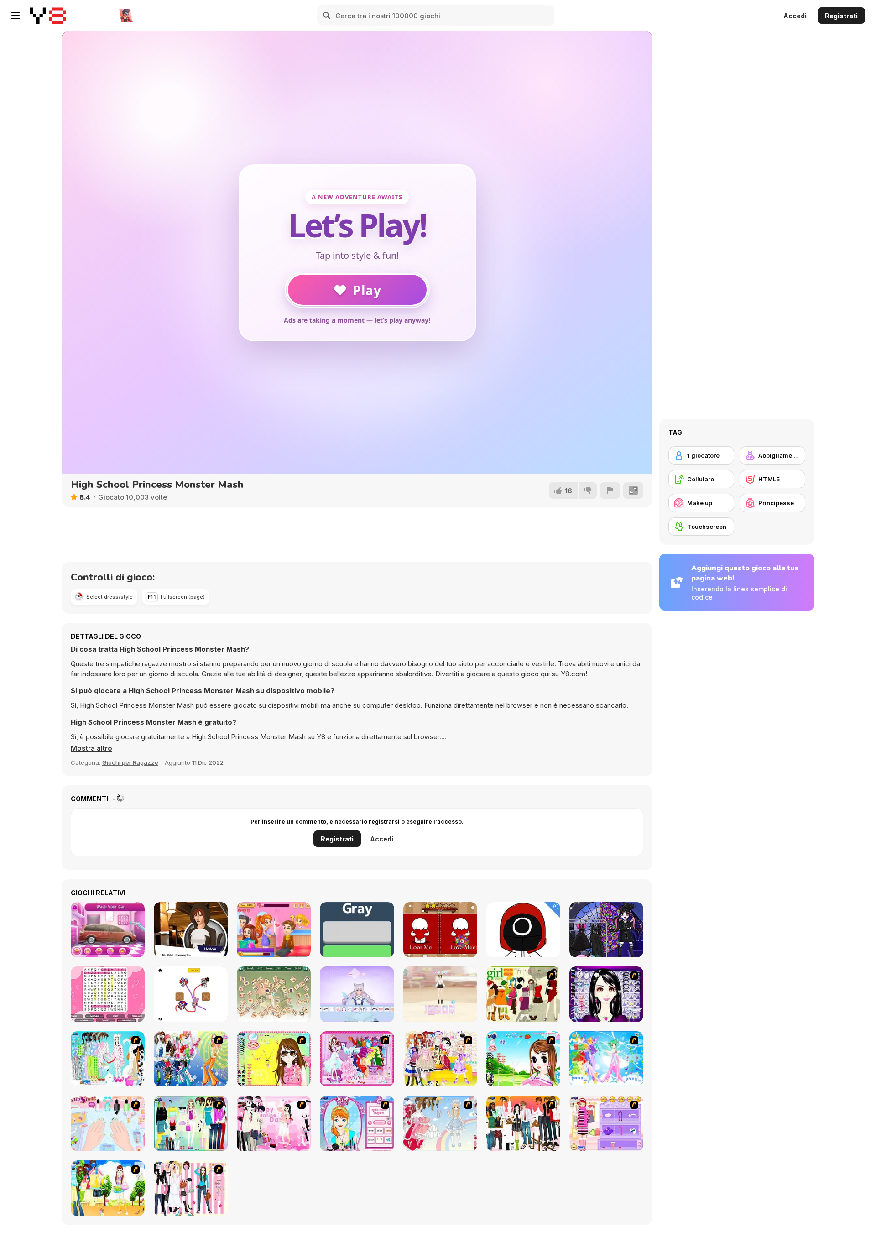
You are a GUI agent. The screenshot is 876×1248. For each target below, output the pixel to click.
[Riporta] (610, 490)
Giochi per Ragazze (130, 762)
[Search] (327, 15)
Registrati (841, 16)
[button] (91, 748)
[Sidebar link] (15, 15)
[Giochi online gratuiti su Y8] (48, 15)
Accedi (795, 16)
